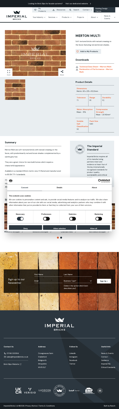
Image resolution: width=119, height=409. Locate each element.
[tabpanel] (15, 89)
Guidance (105, 360)
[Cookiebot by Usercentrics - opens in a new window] (100, 181)
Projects (80, 17)
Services (51, 17)
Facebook (73, 360)
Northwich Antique (97, 232)
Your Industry (38, 17)
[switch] (46, 219)
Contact (86, 10)
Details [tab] (59, 188)
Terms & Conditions (47, 406)
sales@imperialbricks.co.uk (17, 357)
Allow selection (59, 228)
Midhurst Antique (12, 232)
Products (65, 17)
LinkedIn (72, 353)
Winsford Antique (40, 232)
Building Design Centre (101, 9)
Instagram (73, 357)
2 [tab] (61, 238)
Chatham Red (67, 232)
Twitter (72, 364)
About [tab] (94, 188)
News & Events (107, 17)
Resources (61, 10)
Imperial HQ (105, 364)
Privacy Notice (31, 406)
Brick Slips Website (11, 364)
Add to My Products (89, 51)
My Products (42, 9)
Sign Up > (104, 281)
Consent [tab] (24, 188)
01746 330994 (13, 353)
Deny (25, 228)
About (93, 17)
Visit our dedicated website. (76, 3)
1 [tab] (58, 238)
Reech (112, 406)
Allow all (93, 228)
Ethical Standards (108, 367)
